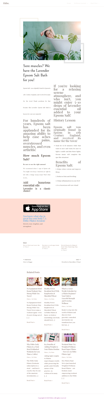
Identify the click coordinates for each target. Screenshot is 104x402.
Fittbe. (6, 3)
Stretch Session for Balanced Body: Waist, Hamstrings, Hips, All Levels (69, 247)
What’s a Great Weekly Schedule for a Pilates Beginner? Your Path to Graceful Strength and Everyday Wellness (69, 295)
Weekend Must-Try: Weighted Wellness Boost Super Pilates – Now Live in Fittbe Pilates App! (69, 349)
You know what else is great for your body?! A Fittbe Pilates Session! (34, 218)
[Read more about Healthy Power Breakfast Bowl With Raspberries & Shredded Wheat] (52, 281)
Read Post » (31, 322)
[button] (87, 3)
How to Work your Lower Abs (31, 245)
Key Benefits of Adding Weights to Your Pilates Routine (51, 346)
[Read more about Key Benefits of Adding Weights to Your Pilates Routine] (52, 337)
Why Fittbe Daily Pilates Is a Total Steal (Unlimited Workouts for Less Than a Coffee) (33, 349)
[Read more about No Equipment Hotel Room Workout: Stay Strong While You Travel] (34, 281)
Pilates (28, 299)
